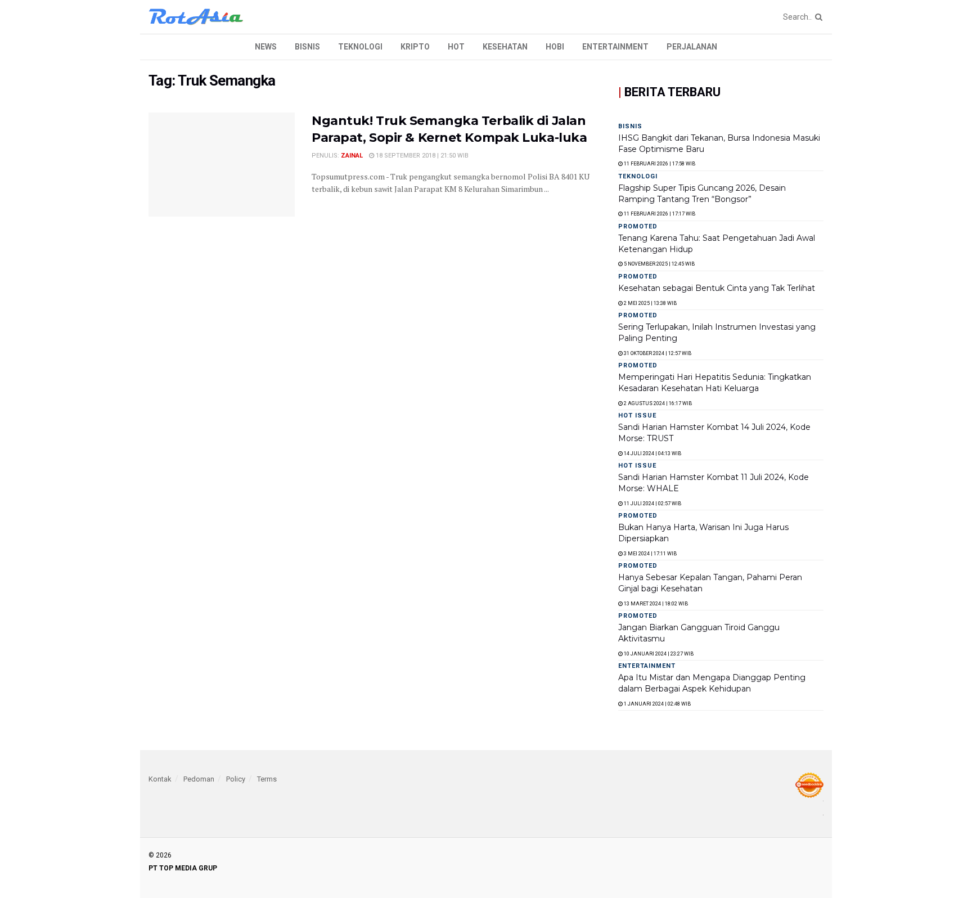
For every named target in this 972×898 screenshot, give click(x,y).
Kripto (415, 46)
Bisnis (307, 46)
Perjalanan (692, 46)
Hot (456, 46)
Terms (267, 779)
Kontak (160, 779)
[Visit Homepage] (196, 16)
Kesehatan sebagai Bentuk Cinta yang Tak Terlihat (716, 288)
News (266, 46)
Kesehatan (505, 46)
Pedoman (198, 779)
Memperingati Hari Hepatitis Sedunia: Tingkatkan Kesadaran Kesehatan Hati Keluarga (714, 382)
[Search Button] (816, 17)
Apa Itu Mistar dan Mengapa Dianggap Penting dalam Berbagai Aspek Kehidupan (712, 683)
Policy (235, 779)
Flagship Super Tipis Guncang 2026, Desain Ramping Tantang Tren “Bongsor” (702, 193)
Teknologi (360, 46)
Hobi (555, 46)
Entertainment (615, 46)
